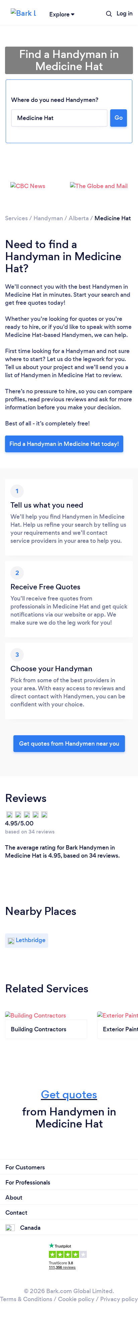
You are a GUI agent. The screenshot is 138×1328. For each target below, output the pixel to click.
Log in (125, 13)
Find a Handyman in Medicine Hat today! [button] (64, 444)
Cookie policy (76, 1299)
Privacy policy (119, 1299)
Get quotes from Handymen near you (69, 744)
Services (16, 218)
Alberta (79, 218)
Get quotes (69, 1094)
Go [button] (119, 118)
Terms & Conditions (26, 1299)
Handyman (48, 218)
